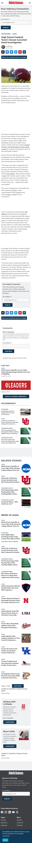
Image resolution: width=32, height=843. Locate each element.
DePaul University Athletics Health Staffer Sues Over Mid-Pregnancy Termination (10, 588)
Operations (5, 34)
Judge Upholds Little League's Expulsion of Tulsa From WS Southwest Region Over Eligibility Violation (10, 638)
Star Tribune (11, 174)
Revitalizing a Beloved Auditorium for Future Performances (7, 412)
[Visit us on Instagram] (6, 812)
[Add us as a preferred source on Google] (24, 52)
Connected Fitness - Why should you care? (9, 503)
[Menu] (2, 3)
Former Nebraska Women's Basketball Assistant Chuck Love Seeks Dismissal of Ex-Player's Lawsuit (10, 601)
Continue (8, 351)
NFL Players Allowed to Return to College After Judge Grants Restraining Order (10, 441)
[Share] (7, 52)
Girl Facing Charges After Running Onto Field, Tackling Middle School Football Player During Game (10, 431)
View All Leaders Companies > (16, 396)
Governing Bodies (7, 428)
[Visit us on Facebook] (2, 812)
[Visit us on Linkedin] (9, 812)
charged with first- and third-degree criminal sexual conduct (15, 147)
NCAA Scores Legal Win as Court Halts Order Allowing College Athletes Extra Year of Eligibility (15, 372)
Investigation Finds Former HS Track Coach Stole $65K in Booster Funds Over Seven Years (10, 676)
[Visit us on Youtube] (13, 812)
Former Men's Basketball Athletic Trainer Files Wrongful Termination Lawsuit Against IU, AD (9, 626)
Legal (14, 34)
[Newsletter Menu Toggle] (30, 3)
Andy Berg (9, 46)
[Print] (3, 52)
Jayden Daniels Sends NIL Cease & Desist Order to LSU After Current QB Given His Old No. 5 (10, 613)
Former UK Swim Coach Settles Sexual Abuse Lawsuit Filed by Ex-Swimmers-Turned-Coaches (10, 651)
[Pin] (20, 52)
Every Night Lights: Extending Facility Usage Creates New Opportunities (10, 537)
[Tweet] (15, 52)
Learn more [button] (6, 836)
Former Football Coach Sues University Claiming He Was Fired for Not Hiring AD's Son (9, 663)
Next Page (17, 686)
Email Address (5, 19)
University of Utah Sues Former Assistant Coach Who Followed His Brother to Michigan (9, 422)
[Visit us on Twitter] (17, 812)
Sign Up (5, 27)
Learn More (9, 722)
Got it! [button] (5, 840)
